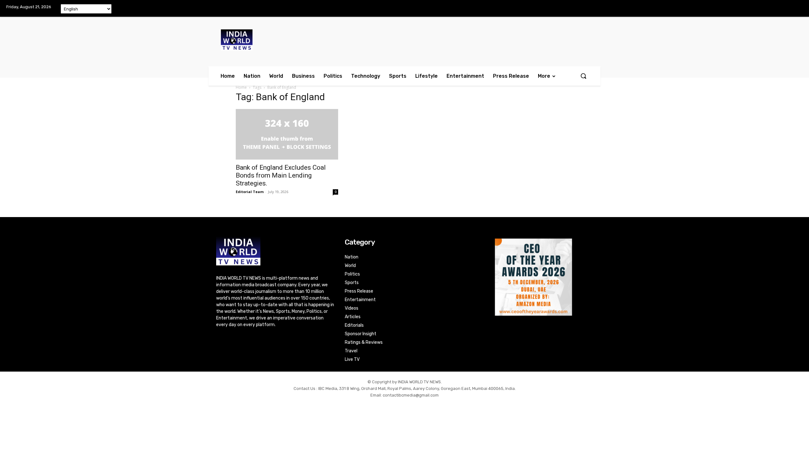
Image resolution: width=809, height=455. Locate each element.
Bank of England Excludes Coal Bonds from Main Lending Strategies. (281, 175)
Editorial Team (250, 191)
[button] (583, 75)
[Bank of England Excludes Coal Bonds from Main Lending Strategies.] (287, 134)
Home (241, 87)
